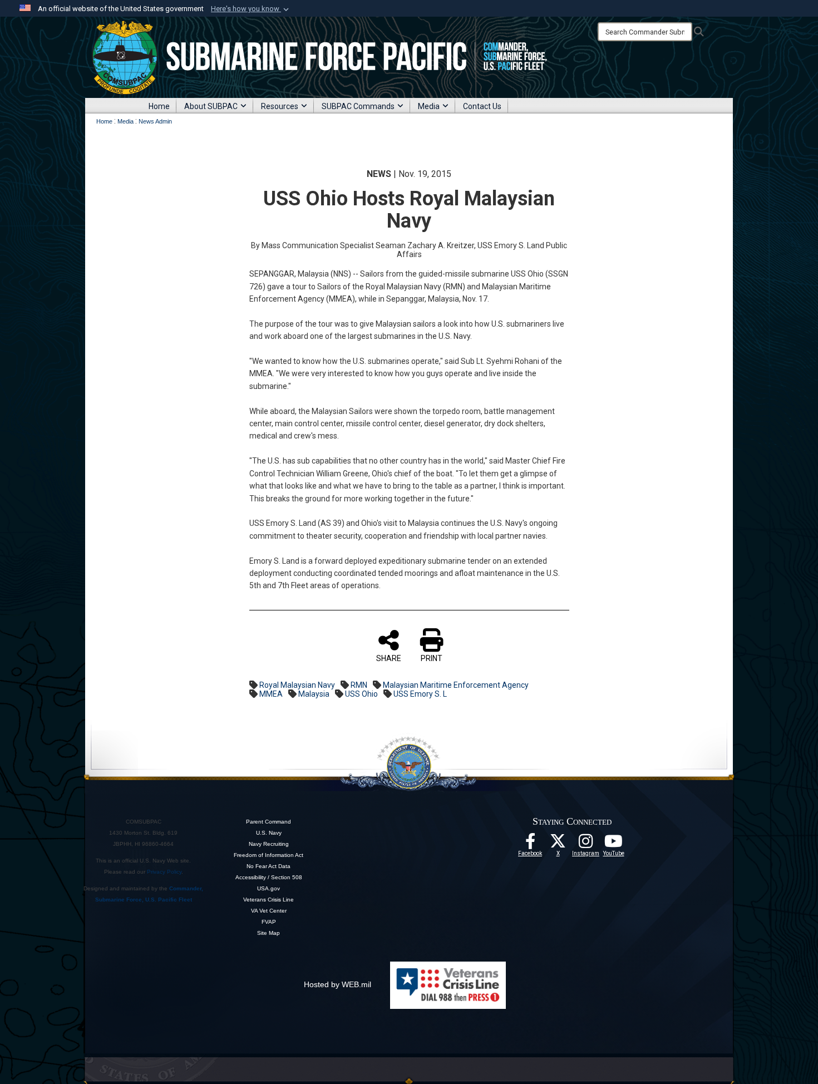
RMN (359, 685)
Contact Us (482, 106)
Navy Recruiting (269, 844)
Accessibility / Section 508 (268, 877)
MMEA (271, 693)
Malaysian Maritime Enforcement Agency (456, 685)
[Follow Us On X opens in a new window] (558, 844)
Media (429, 106)
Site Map (268, 933)
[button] (251, 8)
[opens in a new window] (586, 844)
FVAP (269, 922)
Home (159, 106)
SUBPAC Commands (358, 106)
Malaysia (313, 693)
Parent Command (268, 822)
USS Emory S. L (420, 693)
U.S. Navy (269, 833)
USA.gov (268, 888)
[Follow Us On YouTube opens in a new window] (614, 844)
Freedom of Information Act (268, 855)
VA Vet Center (269, 911)
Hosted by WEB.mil (337, 984)
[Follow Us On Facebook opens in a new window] (530, 844)
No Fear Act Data (268, 866)
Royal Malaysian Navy (297, 685)
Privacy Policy (164, 872)
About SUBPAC (211, 106)
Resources (279, 106)
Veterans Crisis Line (268, 899)
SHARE (388, 658)
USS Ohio (361, 693)
